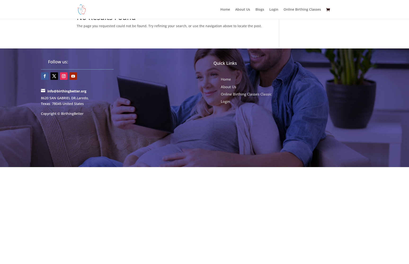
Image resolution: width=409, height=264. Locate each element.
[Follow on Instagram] (63, 76)
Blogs (259, 10)
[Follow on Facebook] (45, 76)
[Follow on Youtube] (73, 76)
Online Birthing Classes (302, 10)
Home (225, 10)
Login (273, 10)
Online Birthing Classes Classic (246, 94)
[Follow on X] (54, 76)
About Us (242, 10)
